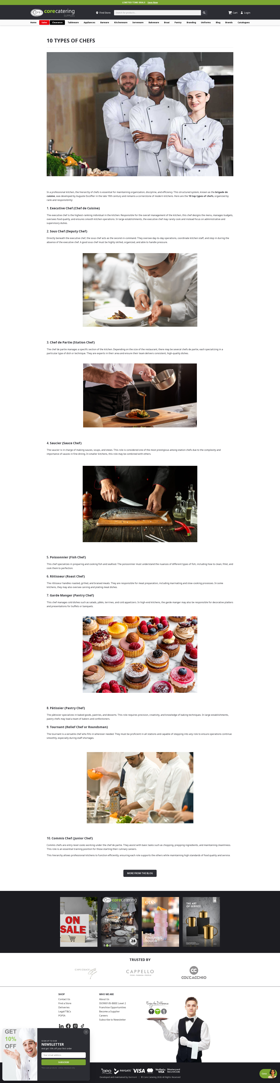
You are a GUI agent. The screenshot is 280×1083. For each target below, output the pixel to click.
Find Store (105, 12)
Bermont (132, 1077)
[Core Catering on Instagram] (75, 1026)
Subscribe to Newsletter (112, 1019)
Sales (44, 22)
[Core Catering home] (52, 13)
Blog (218, 22)
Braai (166, 22)
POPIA (61, 1015)
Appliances (89, 22)
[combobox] (157, 12)
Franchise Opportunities (112, 1007)
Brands (229, 22)
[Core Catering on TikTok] (82, 1026)
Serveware (138, 22)
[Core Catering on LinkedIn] (61, 1026)
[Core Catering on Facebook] (68, 1026)
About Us (104, 999)
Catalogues (244, 22)
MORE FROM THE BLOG (140, 873)
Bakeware (154, 22)
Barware (104, 22)
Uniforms (206, 22)
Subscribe (63, 1062)
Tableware (73, 22)
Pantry (178, 22)
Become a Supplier (109, 1011)
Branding (191, 22)
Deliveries (64, 1007)
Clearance (57, 22)
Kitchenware (120, 22)
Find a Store (64, 1003)
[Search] (204, 12)
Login (247, 12)
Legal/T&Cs (64, 1011)
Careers (103, 1015)
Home (33, 22)
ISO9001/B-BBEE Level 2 (112, 1003)
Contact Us (64, 999)
